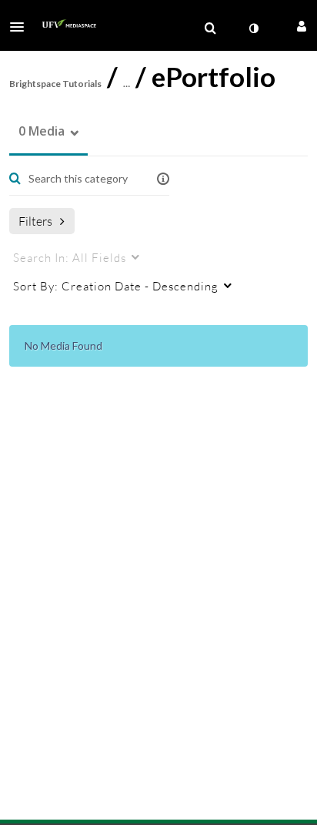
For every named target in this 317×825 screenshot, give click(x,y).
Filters (35, 220)
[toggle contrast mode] (253, 28)
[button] (21, 27)
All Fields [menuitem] (69, 257)
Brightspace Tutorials (55, 83)
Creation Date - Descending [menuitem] (116, 286)
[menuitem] (210, 28)
